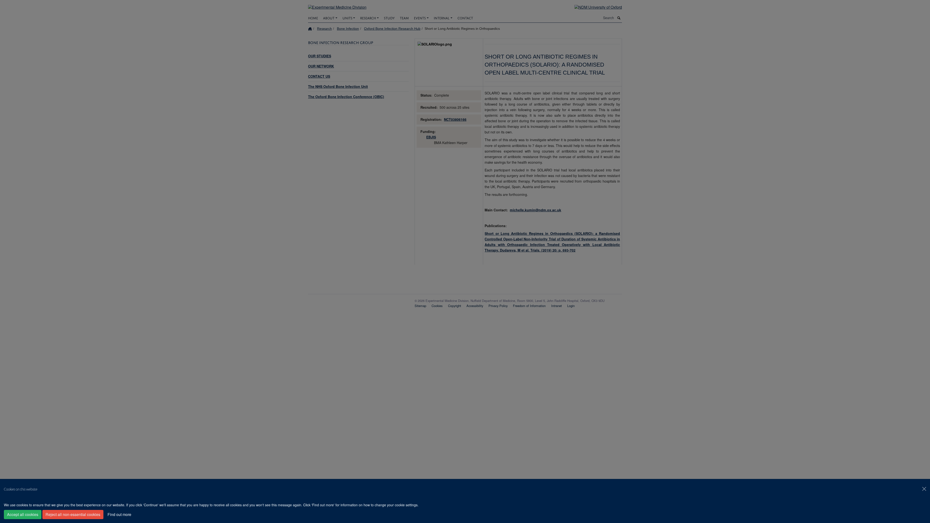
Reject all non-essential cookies (73, 514)
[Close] (924, 489)
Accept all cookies (22, 514)
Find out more (119, 514)
